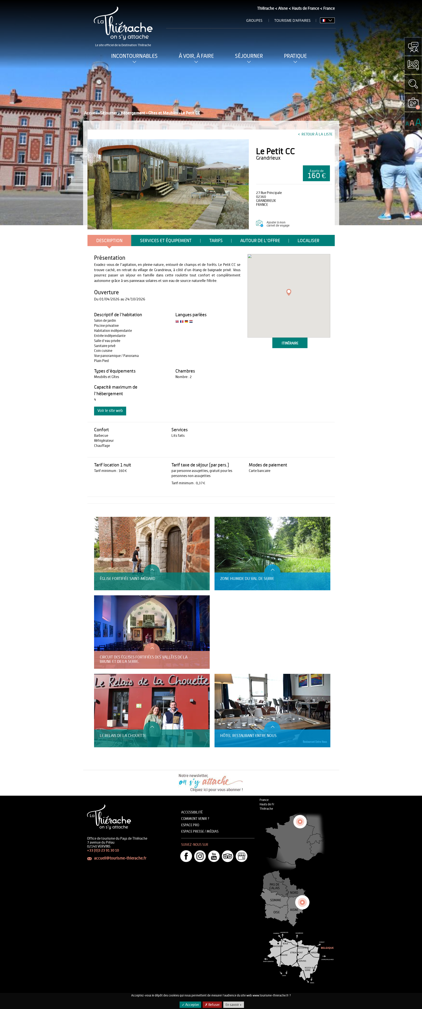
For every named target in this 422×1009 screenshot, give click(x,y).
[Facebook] (186, 856)
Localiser (308, 240)
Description (109, 240)
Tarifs (216, 240)
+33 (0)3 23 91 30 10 (103, 850)
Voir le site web (110, 411)
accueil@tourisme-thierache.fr (120, 858)
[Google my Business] (241, 856)
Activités (100, 510)
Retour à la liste (317, 134)
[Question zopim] (413, 46)
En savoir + (234, 1005)
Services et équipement (166, 240)
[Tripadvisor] (228, 856)
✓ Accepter (190, 1005)
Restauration (102, 514)
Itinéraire (290, 343)
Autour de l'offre (260, 240)
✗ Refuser (212, 1005)
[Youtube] (214, 856)
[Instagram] (200, 856)
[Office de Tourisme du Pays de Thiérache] (168, 184)
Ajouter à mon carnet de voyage (278, 224)
